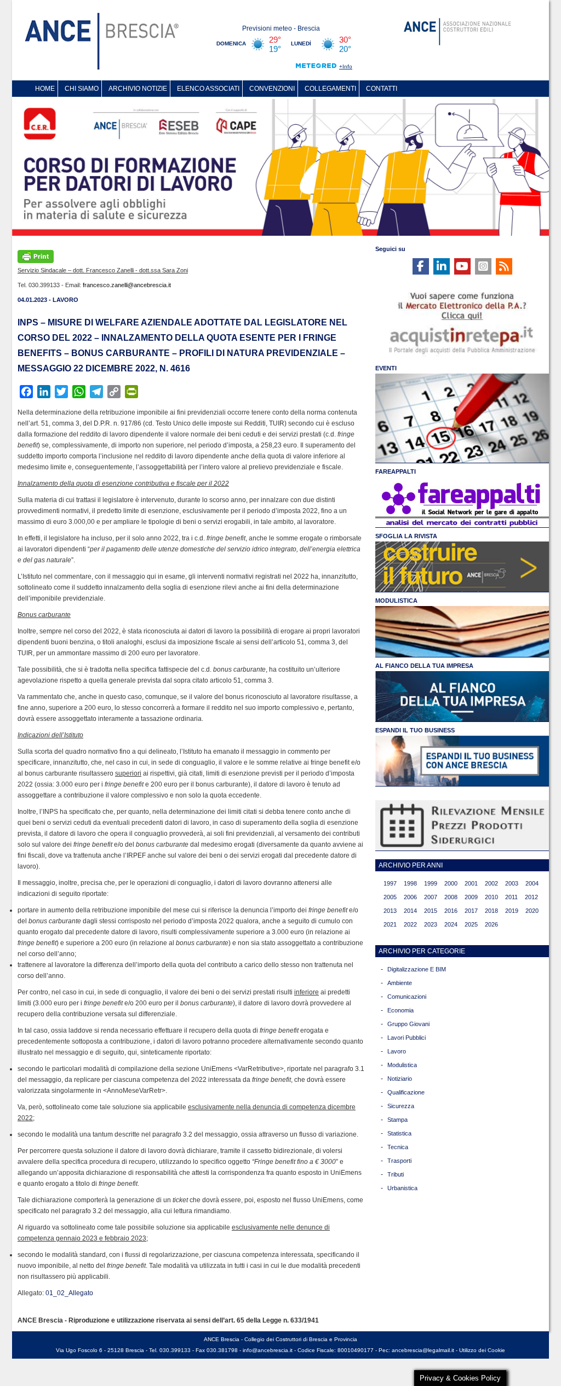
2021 (390, 924)
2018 (491, 910)
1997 (390, 883)
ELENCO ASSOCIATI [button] (208, 88)
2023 (430, 924)
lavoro (396, 1051)
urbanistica (402, 1188)
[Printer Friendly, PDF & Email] (36, 255)
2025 (471, 924)
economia (400, 1010)
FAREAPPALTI (395, 471)
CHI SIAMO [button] (82, 88)
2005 (390, 897)
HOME (45, 88)
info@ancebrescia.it (268, 1350)
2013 (390, 910)
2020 (532, 910)
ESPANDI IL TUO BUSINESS (415, 730)
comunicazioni (406, 996)
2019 (511, 910)
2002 (491, 883)
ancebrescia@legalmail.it (423, 1350)
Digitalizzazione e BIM (416, 969)
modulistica (402, 1065)
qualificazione (406, 1092)
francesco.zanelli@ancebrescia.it (127, 285)
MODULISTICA (396, 600)
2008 (450, 897)
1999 (430, 883)
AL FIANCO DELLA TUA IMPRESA (424, 665)
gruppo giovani (408, 1024)
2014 (410, 910)
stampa (397, 1119)
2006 (410, 897)
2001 (471, 883)
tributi (395, 1174)
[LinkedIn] (441, 266)
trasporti (399, 1160)
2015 (430, 910)
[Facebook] (421, 266)
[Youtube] (462, 266)
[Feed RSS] (504, 266)
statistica (399, 1133)
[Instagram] (483, 266)
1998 (410, 883)
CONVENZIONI (272, 88)
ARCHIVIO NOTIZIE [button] (137, 88)
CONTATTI (381, 88)
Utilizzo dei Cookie (482, 1350)
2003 (511, 883)
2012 (531, 897)
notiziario (399, 1078)
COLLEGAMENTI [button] (330, 88)
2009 (471, 897)
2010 (491, 897)
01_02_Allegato (69, 1293)
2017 (471, 910)
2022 (410, 924)
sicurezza (400, 1106)
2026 (491, 924)
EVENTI (386, 368)
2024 (450, 924)
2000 (450, 883)
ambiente (399, 983)
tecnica (397, 1147)
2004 (532, 883)
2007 (430, 897)
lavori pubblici (406, 1037)
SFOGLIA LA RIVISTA (406, 536)
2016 (450, 910)
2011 (511, 897)
